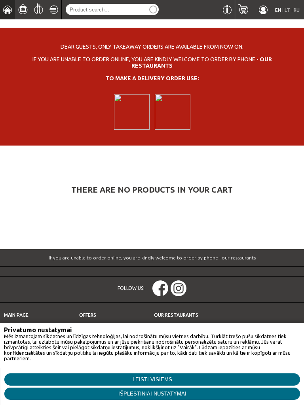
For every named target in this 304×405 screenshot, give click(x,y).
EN (278, 10)
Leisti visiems (152, 379)
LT (287, 10)
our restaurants (239, 257)
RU (297, 10)
